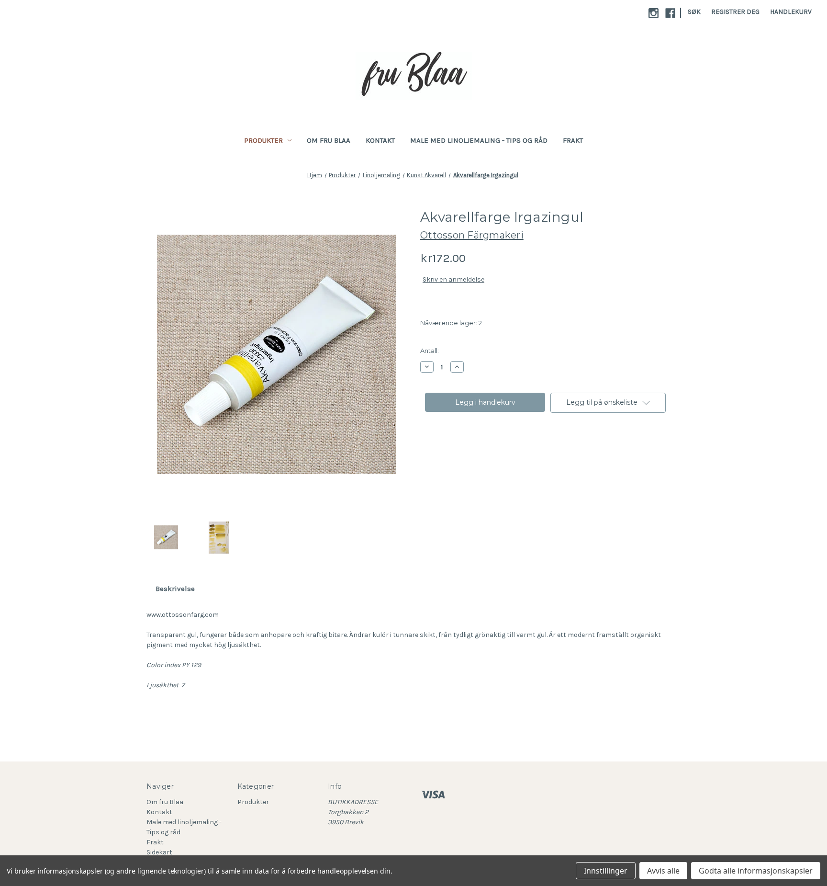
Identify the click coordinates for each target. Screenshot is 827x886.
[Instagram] (653, 13)
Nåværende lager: (451, 323)
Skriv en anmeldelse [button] (453, 279)
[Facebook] (670, 13)
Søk (694, 12)
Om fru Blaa (328, 140)
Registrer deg (735, 12)
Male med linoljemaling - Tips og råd (479, 140)
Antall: (429, 350)
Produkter (263, 140)
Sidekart (159, 852)
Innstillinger (605, 870)
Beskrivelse (175, 588)
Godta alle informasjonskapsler (756, 870)
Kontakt (380, 140)
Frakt (573, 140)
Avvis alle (663, 870)
